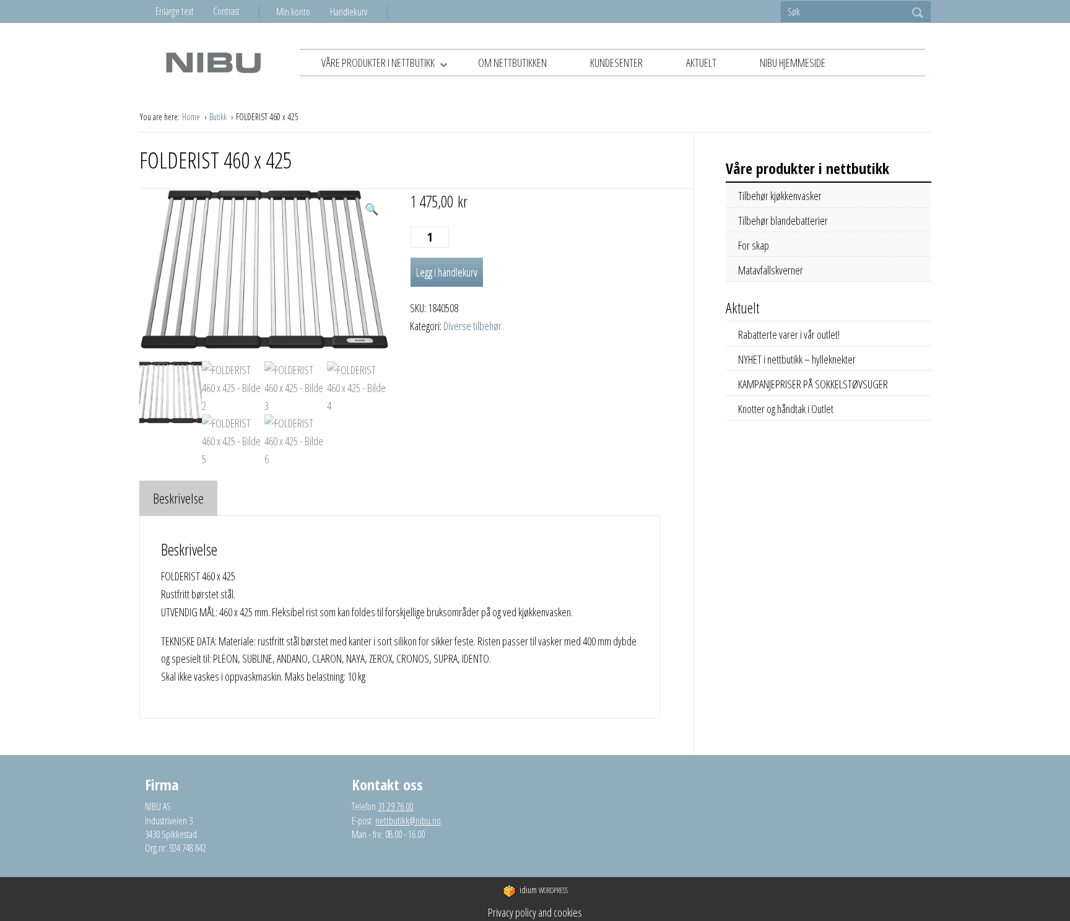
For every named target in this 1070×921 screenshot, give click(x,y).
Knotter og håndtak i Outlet (785, 408)
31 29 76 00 (395, 806)
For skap (753, 245)
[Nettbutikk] (213, 62)
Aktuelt (701, 62)
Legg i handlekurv (446, 271)
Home (192, 117)
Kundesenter (616, 62)
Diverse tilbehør (472, 325)
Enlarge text (174, 11)
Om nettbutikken (512, 62)
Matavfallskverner (770, 270)
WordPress (544, 890)
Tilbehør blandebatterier (783, 220)
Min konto (293, 12)
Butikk (218, 117)
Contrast (226, 11)
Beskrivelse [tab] (178, 498)
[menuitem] (303, 12)
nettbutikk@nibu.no (408, 820)
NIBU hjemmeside (792, 62)
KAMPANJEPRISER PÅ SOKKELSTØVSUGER (813, 384)
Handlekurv (348, 12)
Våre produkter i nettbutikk (378, 62)
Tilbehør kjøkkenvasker (780, 195)
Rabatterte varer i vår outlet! (789, 334)
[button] (371, 209)
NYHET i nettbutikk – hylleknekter (797, 359)
